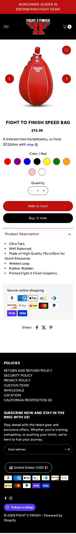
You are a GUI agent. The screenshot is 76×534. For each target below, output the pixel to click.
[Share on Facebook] (37, 327)
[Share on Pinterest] (51, 327)
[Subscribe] (67, 449)
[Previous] (9, 78)
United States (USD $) (31, 467)
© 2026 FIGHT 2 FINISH (22, 515)
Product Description (22, 234)
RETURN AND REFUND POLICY (28, 370)
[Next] (66, 78)
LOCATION (12, 395)
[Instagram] (10, 499)
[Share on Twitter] (44, 327)
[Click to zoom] (66, 50)
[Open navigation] (6, 27)
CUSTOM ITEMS (16, 385)
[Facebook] (5, 499)
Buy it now (38, 218)
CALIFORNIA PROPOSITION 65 (28, 400)
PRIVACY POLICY (17, 380)
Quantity (38, 183)
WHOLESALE (14, 390)
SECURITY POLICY (18, 375)
